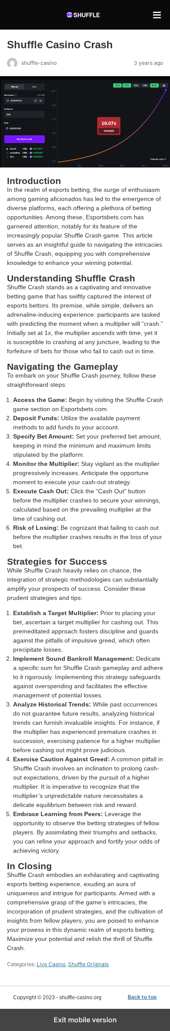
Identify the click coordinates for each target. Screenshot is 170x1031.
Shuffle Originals (88, 964)
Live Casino (51, 964)
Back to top (142, 997)
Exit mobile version (85, 1019)
